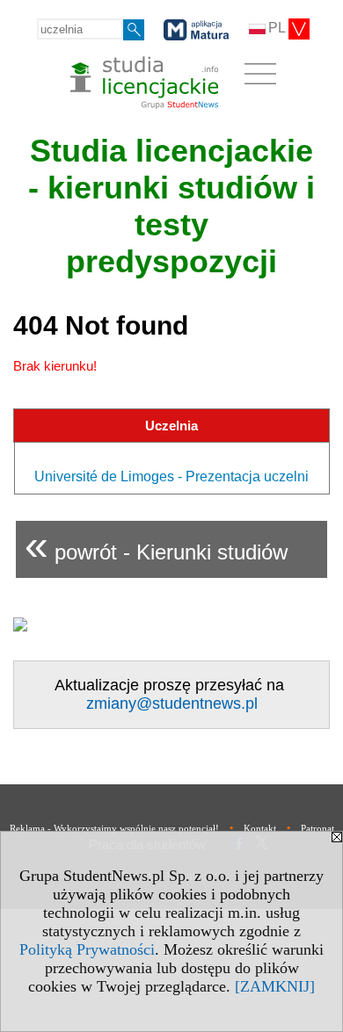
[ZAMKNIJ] (275, 986)
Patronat (317, 828)
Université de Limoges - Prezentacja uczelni (171, 476)
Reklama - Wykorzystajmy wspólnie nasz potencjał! (114, 828)
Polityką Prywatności (87, 949)
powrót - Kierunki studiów (156, 545)
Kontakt (260, 828)
